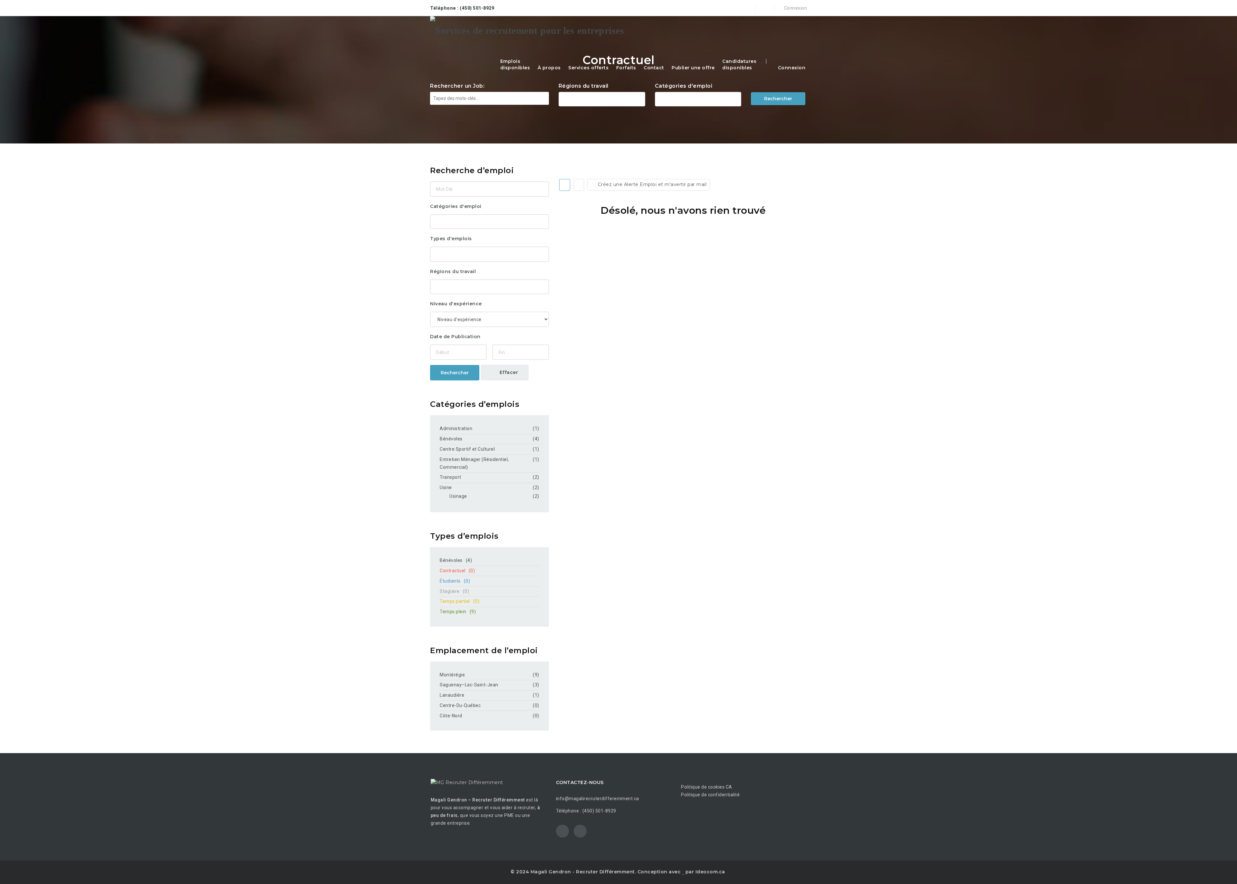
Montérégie (452, 674)
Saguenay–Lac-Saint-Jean (469, 684)
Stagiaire (454, 591)
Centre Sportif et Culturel (467, 449)
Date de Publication (455, 336)
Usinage (458, 496)
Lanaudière (452, 695)
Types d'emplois (451, 238)
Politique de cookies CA (706, 787)
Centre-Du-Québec (460, 705)
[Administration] (698, 98)
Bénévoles (451, 438)
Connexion (795, 8)
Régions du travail (584, 86)
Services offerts (588, 68)
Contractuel (457, 570)
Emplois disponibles (515, 64)
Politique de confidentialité (710, 794)
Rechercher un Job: (457, 86)
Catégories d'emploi (684, 86)
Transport (450, 477)
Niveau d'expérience (456, 304)
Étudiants (455, 581)
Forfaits (626, 68)
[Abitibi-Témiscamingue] (602, 98)
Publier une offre (693, 68)
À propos (549, 68)
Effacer (508, 372)
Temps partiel (459, 601)
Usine (446, 487)
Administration (456, 428)
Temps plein (458, 611)
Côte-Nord (451, 715)
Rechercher (778, 99)
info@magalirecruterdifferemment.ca (597, 798)
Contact (654, 68)
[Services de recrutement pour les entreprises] (527, 30)
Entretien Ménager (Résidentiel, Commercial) (474, 463)
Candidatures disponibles (739, 64)
